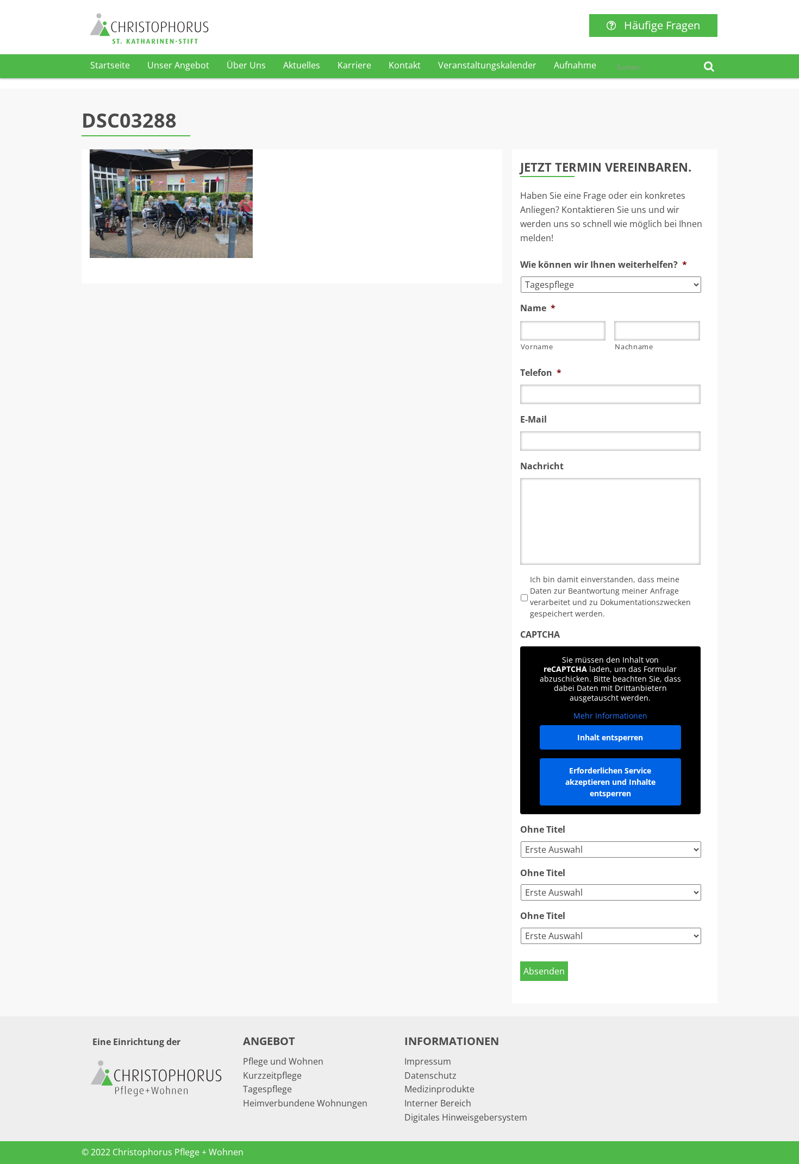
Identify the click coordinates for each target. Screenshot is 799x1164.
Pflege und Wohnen (283, 1061)
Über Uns (246, 65)
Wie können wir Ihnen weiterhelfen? (603, 264)
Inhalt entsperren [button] (610, 737)
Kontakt (405, 65)
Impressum (427, 1061)
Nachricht (542, 466)
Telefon (540, 373)
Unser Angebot (178, 65)
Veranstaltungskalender (487, 65)
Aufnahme (575, 65)
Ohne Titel (542, 829)
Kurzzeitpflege (272, 1075)
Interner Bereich (437, 1103)
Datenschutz (430, 1075)
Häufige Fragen (662, 25)
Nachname (634, 346)
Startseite (110, 65)
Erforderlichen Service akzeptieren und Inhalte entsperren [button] (610, 781)
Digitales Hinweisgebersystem (465, 1117)
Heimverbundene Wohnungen (305, 1103)
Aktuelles (301, 65)
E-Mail (533, 419)
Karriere (354, 65)
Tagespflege (267, 1089)
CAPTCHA (540, 634)
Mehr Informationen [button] (610, 716)
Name (537, 308)
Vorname (537, 346)
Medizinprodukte (439, 1089)
